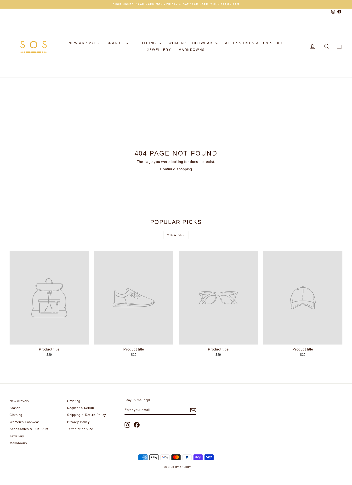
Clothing (147, 43)
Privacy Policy (78, 422)
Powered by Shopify (176, 467)
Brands (116, 43)
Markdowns (192, 50)
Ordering (73, 401)
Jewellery (159, 50)
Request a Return (80, 408)
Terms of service (80, 429)
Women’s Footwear (191, 43)
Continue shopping (176, 169)
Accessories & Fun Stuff (254, 43)
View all (176, 235)
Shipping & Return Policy (86, 415)
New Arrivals (84, 43)
